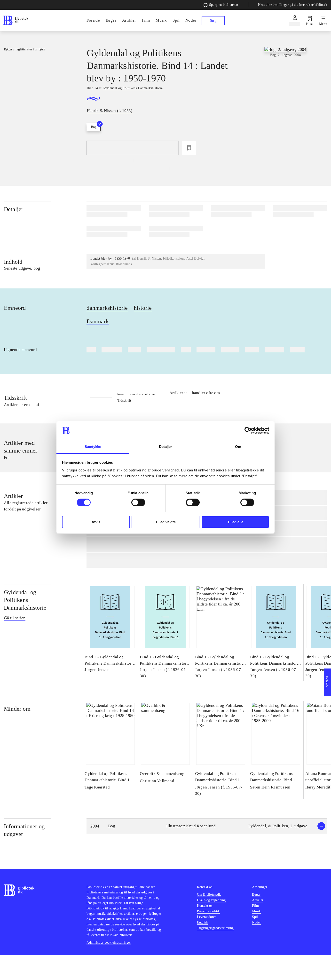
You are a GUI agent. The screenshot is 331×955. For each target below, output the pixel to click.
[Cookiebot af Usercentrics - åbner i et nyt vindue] (248, 430)
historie (143, 308)
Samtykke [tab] (93, 447)
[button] (207, 826)
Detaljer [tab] (165, 447)
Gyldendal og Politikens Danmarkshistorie (25, 600)
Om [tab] (238, 447)
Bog (93, 127)
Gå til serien (14, 617)
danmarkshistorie (107, 308)
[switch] (138, 502)
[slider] (285, 83)
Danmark (98, 321)
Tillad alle (235, 522)
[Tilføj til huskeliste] (189, 148)
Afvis (96, 522)
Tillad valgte (165, 522)
